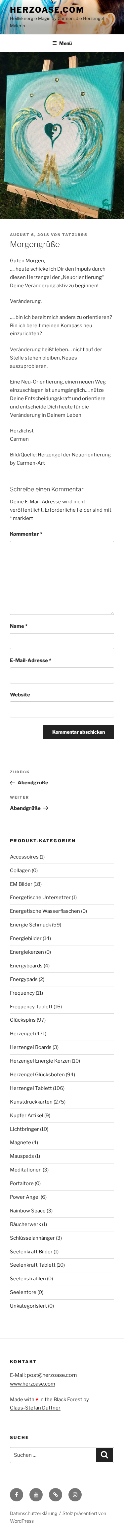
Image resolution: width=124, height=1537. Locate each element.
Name (18, 626)
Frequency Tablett (31, 1007)
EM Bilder (21, 884)
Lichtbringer (24, 1129)
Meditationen (26, 1170)
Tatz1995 (75, 234)
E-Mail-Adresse (30, 660)
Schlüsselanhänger (32, 1238)
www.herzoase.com (32, 1384)
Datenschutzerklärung (33, 1513)
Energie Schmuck (30, 925)
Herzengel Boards (31, 1047)
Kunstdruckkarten (31, 1102)
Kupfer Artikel (26, 1116)
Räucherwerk (25, 1224)
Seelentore (23, 1292)
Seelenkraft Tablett (33, 1265)
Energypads (24, 979)
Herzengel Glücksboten (37, 1075)
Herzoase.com (47, 10)
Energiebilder (26, 938)
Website (20, 695)
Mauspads (22, 1156)
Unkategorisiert (28, 1306)
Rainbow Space (28, 1211)
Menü (65, 43)
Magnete (20, 1143)
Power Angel (25, 1197)
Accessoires (24, 857)
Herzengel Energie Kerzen (40, 1061)
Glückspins (23, 1020)
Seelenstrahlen (28, 1279)
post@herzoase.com (52, 1375)
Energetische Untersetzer (40, 897)
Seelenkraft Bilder (31, 1252)
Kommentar (26, 534)
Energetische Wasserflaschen (45, 911)
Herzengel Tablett (31, 1088)
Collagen (20, 871)
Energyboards (26, 966)
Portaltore (22, 1183)
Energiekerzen (27, 952)
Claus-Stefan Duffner (35, 1408)
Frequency (22, 993)
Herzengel (22, 1034)
